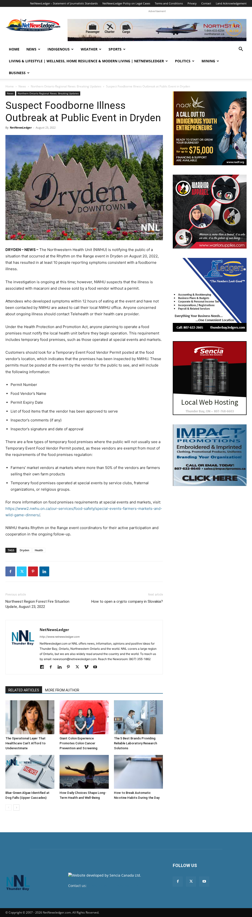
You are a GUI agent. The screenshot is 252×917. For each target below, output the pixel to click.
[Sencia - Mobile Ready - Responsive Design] (210, 378)
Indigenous (58, 49)
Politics (182, 61)
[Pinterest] (33, 571)
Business (17, 72)
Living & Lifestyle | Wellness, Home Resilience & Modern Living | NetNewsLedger (86, 61)
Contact (206, 3)
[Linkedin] (44, 571)
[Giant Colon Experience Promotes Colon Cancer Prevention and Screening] (84, 717)
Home (14, 49)
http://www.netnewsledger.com (60, 636)
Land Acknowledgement (231, 3)
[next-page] (16, 807)
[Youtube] (97, 667)
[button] (241, 49)
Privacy (192, 3)
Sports (115, 49)
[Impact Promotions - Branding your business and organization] (210, 455)
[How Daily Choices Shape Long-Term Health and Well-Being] (84, 772)
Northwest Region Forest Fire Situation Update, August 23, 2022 (37, 604)
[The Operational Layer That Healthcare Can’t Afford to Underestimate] (29, 717)
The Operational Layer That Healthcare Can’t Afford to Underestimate (25, 743)
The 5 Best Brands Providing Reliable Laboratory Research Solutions (135, 743)
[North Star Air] (157, 30)
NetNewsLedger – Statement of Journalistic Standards (64, 3)
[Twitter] (22, 571)
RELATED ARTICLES (23, 690)
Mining (208, 61)
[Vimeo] (88, 667)
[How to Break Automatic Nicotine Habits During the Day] (138, 772)
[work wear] (210, 212)
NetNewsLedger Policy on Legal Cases (126, 3)
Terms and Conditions (169, 3)
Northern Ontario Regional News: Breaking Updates (66, 86)
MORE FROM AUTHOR (62, 690)
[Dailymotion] (44, 667)
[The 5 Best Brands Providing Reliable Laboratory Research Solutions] (138, 717)
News (31, 49)
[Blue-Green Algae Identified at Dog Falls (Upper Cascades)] (29, 772)
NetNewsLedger (21, 127)
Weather (89, 49)
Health (39, 550)
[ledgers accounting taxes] (210, 295)
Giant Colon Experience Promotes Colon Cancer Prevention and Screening (79, 743)
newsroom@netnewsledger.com (114, 885)
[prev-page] (8, 807)
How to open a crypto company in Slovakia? (127, 601)
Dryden (24, 550)
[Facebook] (10, 571)
